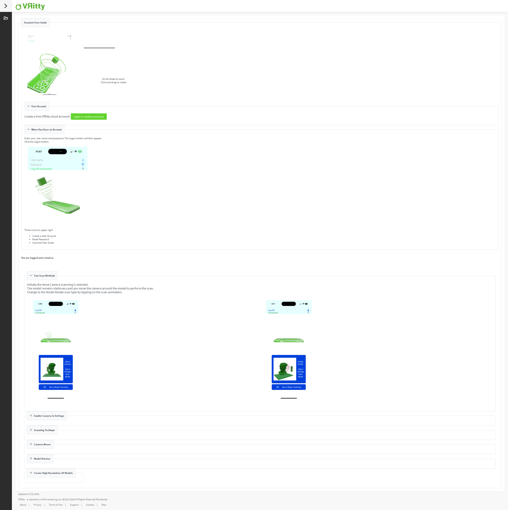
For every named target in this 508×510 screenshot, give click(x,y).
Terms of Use (56, 504)
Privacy (37, 504)
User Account (38, 106)
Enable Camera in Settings (49, 415)
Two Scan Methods (44, 275)
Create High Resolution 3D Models (53, 473)
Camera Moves (42, 444)
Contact (90, 504)
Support (74, 504)
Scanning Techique (44, 430)
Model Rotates (42, 458)
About (23, 504)
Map (104, 504)
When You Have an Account (46, 129)
